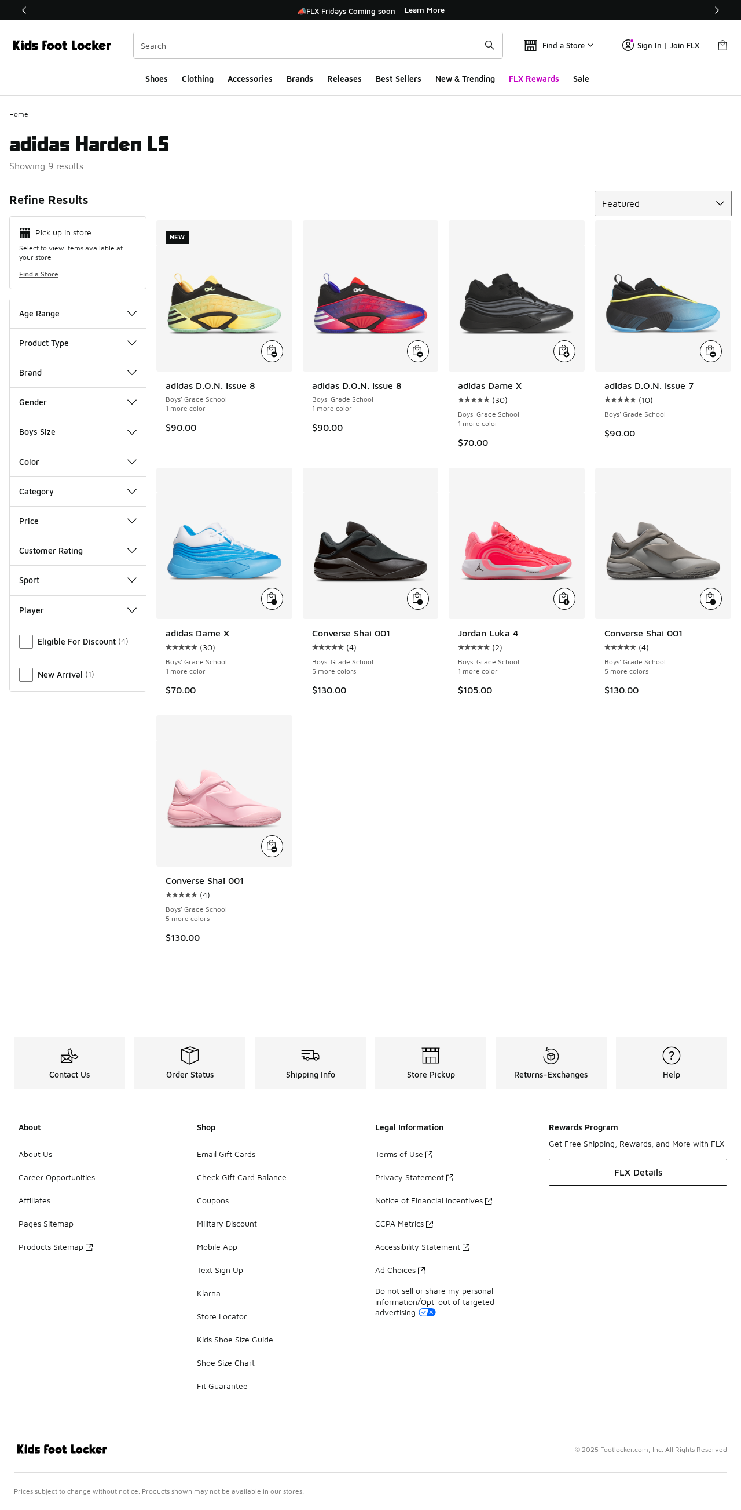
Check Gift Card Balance (242, 1177)
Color (29, 462)
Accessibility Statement (417, 1246)
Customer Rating (51, 550)
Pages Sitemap (46, 1223)
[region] (370, 10)
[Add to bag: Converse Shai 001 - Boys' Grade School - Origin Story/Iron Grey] (711, 599)
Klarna (209, 1293)
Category (36, 491)
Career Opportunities (57, 1177)
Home (18, 114)
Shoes (156, 78)
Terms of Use (399, 1154)
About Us (35, 1154)
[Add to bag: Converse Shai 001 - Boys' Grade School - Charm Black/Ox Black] (418, 599)
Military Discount (227, 1223)
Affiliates (34, 1200)
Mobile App (217, 1246)
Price (29, 521)
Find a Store (38, 274)
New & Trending (465, 78)
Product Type (44, 343)
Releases (344, 78)
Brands (300, 78)
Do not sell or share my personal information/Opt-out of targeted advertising (434, 1301)
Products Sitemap (51, 1246)
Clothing (198, 78)
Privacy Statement (409, 1177)
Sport (29, 580)
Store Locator (222, 1316)
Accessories (250, 78)
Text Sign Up (220, 1270)
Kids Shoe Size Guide (235, 1339)
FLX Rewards (534, 78)
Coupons (213, 1200)
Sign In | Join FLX (668, 45)
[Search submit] (489, 45)
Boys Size (37, 431)
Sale (581, 78)
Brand (30, 372)
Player (31, 610)
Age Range (39, 313)
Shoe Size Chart (226, 1362)
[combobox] (318, 45)
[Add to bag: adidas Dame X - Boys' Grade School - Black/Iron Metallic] (564, 351)
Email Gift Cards (226, 1154)
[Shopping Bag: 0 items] (722, 45)
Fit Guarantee (222, 1386)
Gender (33, 402)
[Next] (716, 10)
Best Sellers (398, 78)
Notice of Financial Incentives (429, 1200)
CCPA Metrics (399, 1223)
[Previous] (24, 10)
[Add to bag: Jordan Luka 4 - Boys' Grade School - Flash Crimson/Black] (564, 599)
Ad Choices (395, 1270)
